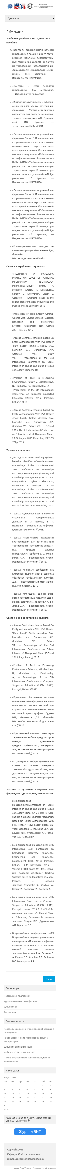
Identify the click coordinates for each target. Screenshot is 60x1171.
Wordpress (50, 1168)
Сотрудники (10, 1012)
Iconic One (19, 1168)
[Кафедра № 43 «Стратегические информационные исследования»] (30, 9)
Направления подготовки (17, 996)
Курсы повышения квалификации (21, 1001)
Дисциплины (10, 1006)
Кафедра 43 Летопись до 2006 (19, 1052)
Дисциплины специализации (18, 1047)
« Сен (6, 1109)
